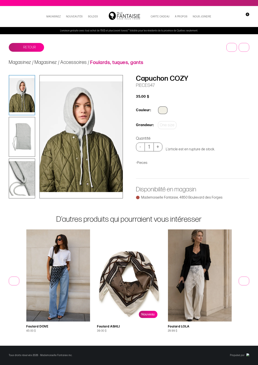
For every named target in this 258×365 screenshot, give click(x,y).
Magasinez (54, 16)
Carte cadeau (160, 16)
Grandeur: (145, 125)
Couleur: (143, 110)
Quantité (143, 138)
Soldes (93, 16)
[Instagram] (247, 3)
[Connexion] (241, 16)
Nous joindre (202, 16)
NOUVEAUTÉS (74, 16)
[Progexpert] (247, 355)
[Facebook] (242, 3)
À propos (181, 16)
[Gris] (163, 110)
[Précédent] (231, 47)
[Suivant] (244, 47)
